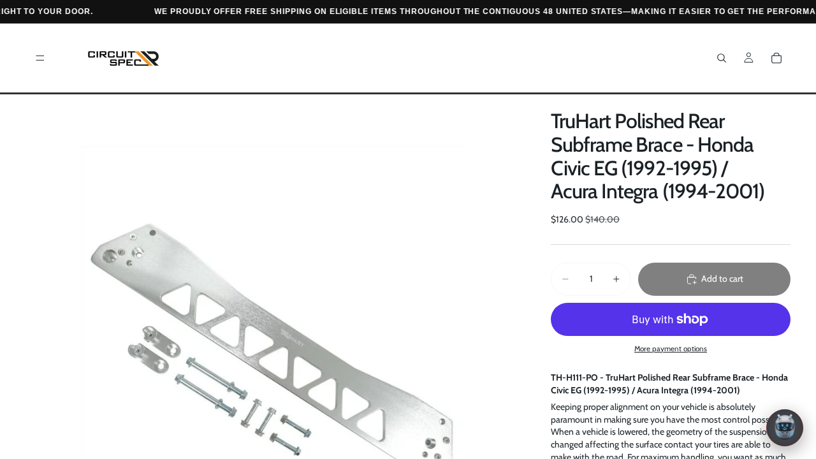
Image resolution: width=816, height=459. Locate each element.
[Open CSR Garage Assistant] (784, 427)
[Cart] (776, 58)
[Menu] (40, 58)
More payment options (670, 348)
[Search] (722, 58)
